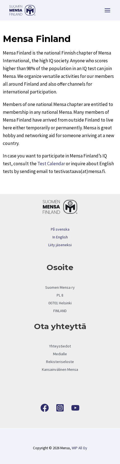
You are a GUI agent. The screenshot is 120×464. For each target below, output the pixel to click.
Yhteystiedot (60, 346)
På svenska (60, 229)
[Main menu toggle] (108, 10)
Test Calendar (51, 164)
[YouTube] (75, 408)
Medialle (60, 353)
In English (60, 237)
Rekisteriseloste (60, 361)
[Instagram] (60, 408)
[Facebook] (44, 408)
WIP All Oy (79, 448)
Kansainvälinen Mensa (60, 369)
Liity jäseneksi (60, 244)
